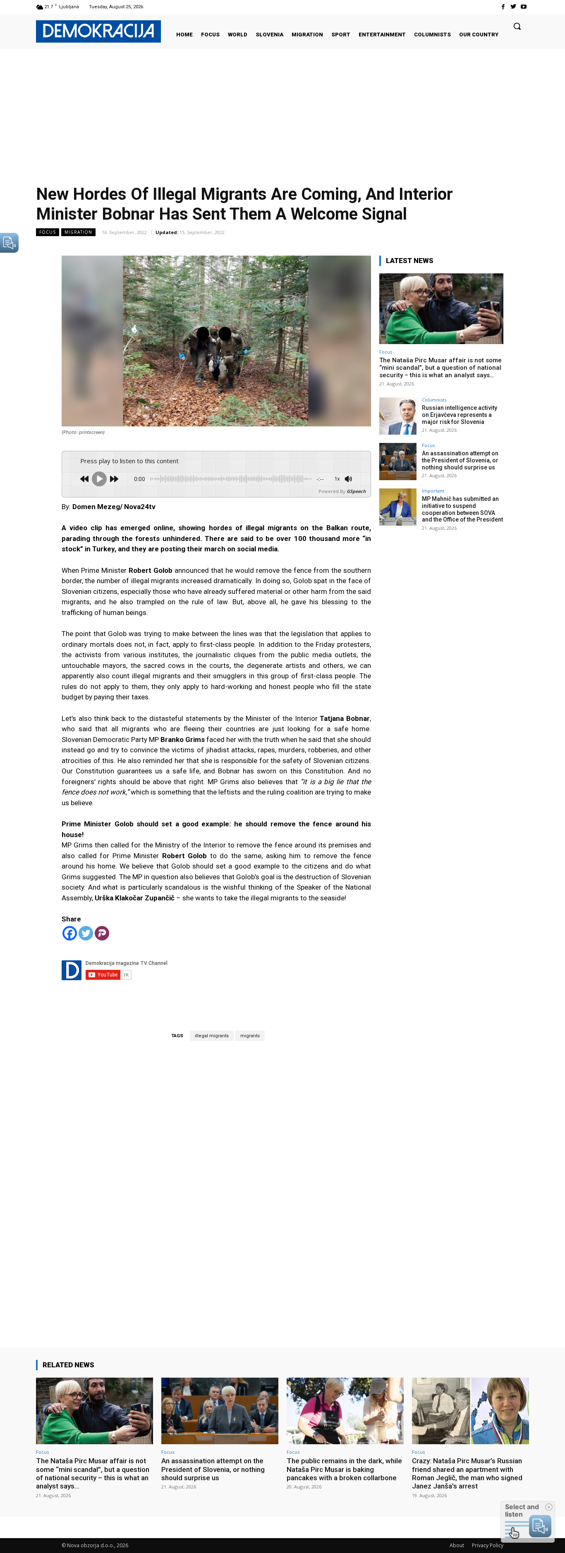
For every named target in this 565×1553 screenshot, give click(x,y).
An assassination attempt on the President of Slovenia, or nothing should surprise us (460, 460)
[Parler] (102, 933)
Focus (47, 232)
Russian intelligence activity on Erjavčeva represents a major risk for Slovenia (459, 414)
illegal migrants (212, 1036)
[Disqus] (216, 1182)
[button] (517, 26)
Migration (78, 232)
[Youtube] (524, 7)
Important (433, 490)
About (457, 1545)
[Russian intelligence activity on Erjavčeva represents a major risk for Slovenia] (398, 416)
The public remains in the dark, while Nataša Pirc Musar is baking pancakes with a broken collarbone (344, 1469)
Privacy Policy (487, 1545)
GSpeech (356, 491)
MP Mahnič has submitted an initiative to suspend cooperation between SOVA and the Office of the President (462, 509)
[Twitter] (513, 7)
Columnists (434, 399)
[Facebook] (503, 7)
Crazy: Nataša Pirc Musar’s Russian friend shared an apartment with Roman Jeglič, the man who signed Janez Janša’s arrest (467, 1473)
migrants (250, 1036)
